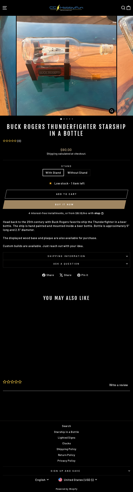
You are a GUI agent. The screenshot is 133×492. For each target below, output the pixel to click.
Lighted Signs (66, 437)
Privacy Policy (66, 460)
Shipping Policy (66, 449)
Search (66, 426)
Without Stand (77, 172)
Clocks (66, 443)
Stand (66, 166)
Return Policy (66, 454)
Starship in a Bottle (66, 431)
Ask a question (66, 263)
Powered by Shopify (66, 488)
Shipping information (66, 256)
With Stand (53, 172)
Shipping (52, 153)
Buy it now (64, 204)
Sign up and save (66, 470)
